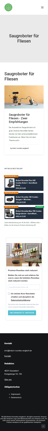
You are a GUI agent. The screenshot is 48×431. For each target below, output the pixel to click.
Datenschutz (16, 397)
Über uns (8, 379)
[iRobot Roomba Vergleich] (8, 7)
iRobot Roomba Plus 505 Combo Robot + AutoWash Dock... (26, 182)
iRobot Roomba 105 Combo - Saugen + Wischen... (27, 198)
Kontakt (7, 356)
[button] (42, 7)
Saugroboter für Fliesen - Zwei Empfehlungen (19, 118)
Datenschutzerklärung (20, 300)
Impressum (15, 394)
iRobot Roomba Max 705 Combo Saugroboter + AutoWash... (29, 212)
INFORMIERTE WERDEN (22, 313)
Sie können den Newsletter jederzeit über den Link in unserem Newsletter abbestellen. (23, 306)
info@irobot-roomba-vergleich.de (18, 351)
